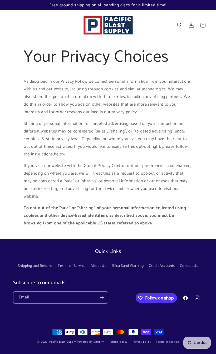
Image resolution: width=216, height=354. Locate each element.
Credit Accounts (162, 266)
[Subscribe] (102, 297)
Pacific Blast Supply (62, 342)
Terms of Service (72, 266)
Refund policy (118, 342)
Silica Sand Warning (127, 266)
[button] (11, 25)
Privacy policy (141, 342)
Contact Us (189, 266)
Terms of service (167, 342)
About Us (98, 266)
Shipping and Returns (35, 266)
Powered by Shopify (90, 342)
